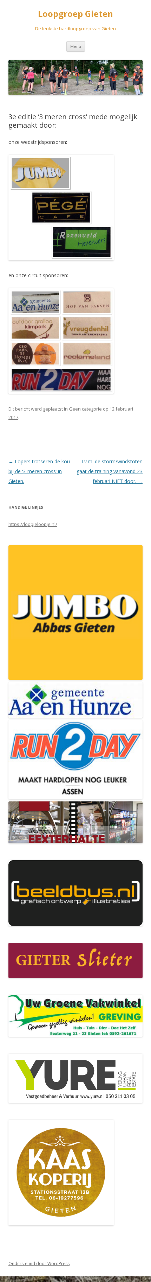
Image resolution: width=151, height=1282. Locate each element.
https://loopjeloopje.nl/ (32, 524)
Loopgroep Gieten (75, 13)
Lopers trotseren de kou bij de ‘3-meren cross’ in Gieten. (39, 471)
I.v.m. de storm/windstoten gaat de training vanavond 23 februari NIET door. (110, 471)
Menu (75, 46)
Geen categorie (85, 409)
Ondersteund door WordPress (39, 1264)
